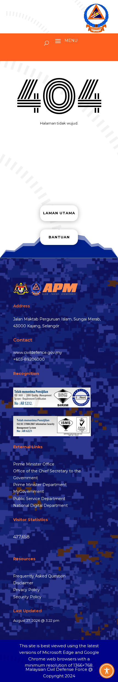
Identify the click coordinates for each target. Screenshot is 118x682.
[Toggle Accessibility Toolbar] (107, 671)
